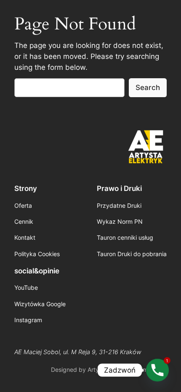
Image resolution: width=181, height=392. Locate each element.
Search (148, 87)
